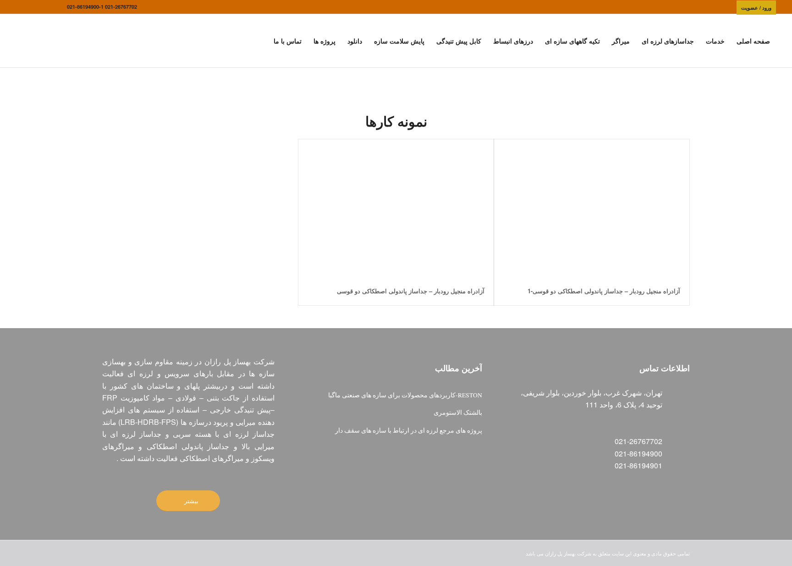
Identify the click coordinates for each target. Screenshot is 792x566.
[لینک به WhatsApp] (32, 7)
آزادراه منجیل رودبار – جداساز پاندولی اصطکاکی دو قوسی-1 (604, 290)
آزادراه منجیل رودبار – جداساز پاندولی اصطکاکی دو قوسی (410, 290)
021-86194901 (638, 465)
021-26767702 (121, 6)
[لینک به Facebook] (60, 7)
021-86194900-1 (85, 6)
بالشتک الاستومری (458, 412)
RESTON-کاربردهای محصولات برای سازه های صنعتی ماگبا (405, 395)
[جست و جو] (259, 40)
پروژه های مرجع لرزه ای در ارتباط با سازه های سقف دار (408, 430)
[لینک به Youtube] (19, 7)
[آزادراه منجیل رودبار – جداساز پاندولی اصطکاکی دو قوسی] (396, 208)
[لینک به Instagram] (46, 7)
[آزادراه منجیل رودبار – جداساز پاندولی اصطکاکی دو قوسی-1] (591, 208)
